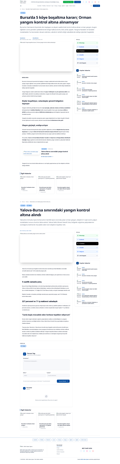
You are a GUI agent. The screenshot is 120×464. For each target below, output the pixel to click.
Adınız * (24, 372)
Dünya (56, 5)
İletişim (58, 453)
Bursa (23, 9)
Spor (52, 5)
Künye (58, 447)
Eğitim (63, 5)
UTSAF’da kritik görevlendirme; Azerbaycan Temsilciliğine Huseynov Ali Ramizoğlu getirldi (45, 2)
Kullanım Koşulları (60, 451)
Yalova (27, 201)
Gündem (39, 5)
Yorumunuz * (26, 358)
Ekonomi (48, 5)
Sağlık (67, 5)
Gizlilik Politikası (60, 449)
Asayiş (59, 5)
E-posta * (49, 372)
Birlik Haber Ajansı (85, 459)
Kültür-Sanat (72, 5)
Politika (44, 5)
